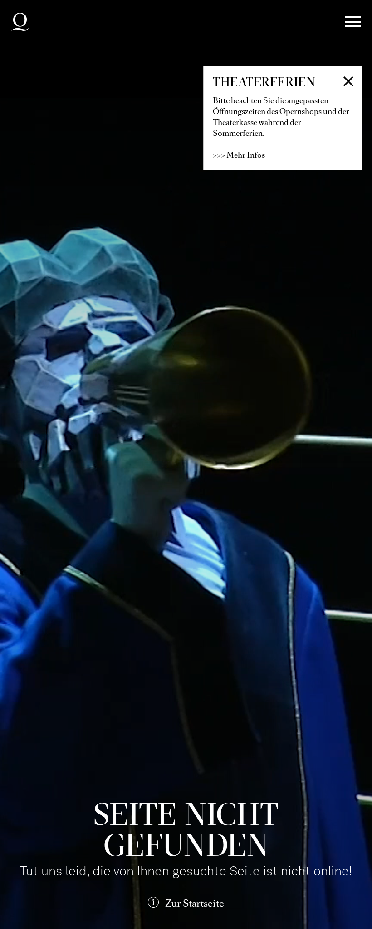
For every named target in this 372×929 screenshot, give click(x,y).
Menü (353, 22)
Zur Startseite (194, 903)
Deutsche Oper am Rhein (20, 22)
